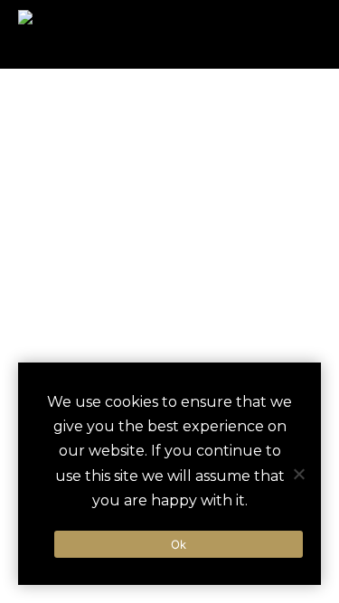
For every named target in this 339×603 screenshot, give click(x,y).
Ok (179, 544)
